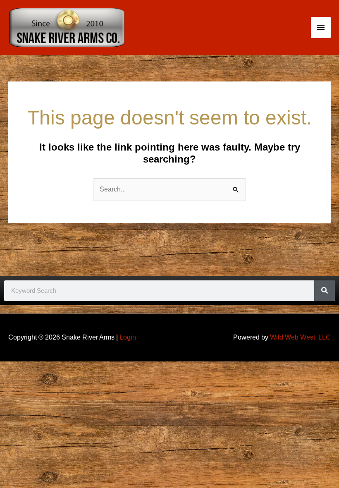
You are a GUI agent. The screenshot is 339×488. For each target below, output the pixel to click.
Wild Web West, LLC (300, 337)
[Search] (324, 290)
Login (127, 337)
